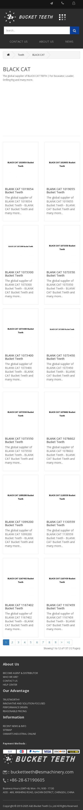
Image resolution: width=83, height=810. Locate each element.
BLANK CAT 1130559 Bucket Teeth (61, 523)
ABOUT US (46, 41)
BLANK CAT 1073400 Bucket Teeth (19, 356)
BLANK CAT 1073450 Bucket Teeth (61, 356)
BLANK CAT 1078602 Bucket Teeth (61, 440)
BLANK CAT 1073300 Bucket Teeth (19, 273)
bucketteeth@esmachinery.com (42, 772)
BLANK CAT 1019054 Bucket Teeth (19, 190)
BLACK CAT (38, 55)
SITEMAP (7, 730)
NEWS (69, 41)
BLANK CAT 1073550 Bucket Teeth (19, 440)
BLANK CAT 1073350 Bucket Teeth (61, 273)
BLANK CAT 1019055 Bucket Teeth (61, 190)
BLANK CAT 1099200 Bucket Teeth (19, 523)
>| (68, 642)
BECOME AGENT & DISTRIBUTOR (20, 673)
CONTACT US (19, 41)
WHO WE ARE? (10, 677)
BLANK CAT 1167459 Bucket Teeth (61, 606)
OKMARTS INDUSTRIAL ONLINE (19, 734)
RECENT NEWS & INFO (14, 726)
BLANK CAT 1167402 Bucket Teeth (19, 606)
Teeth (21, 55)
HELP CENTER (10, 684)
